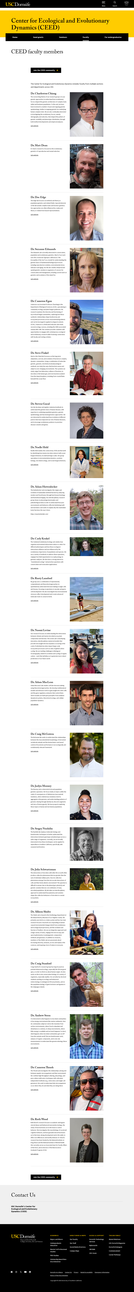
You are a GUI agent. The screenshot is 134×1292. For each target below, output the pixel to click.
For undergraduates (113, 37)
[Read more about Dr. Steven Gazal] (86, 421)
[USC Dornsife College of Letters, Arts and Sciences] (18, 5)
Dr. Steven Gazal (40, 404)
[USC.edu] (126, 4)
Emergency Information (102, 1272)
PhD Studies (54, 1255)
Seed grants (38, 37)
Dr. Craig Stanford (41, 964)
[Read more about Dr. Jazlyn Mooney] (86, 802)
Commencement (114, 1251)
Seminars (63, 37)
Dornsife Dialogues (115, 1247)
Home (14, 37)
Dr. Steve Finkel (40, 353)
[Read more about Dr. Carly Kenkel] (86, 546)
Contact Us (68, 1272)
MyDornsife (93, 1245)
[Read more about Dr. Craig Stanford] (86, 984)
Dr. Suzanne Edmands (43, 249)
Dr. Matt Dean (39, 145)
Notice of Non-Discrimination (59, 1275)
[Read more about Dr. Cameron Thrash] (86, 1088)
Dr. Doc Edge (38, 197)
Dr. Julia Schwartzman (43, 870)
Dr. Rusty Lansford (41, 578)
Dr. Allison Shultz (41, 912)
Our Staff (73, 1243)
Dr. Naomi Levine (41, 630)
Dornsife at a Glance (56, 1272)
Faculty (86, 37)
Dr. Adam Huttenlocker (44, 487)
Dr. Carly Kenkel (40, 539)
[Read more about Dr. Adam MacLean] (86, 703)
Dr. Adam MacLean (42, 682)
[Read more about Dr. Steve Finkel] (86, 373)
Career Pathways (115, 1255)
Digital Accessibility (87, 1272)
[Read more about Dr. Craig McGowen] (86, 755)
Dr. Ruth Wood (39, 1119)
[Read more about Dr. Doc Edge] (86, 218)
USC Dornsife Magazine (117, 1243)
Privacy (76, 1272)
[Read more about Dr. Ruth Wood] (86, 1140)
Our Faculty (74, 1239)
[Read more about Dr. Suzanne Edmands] (86, 270)
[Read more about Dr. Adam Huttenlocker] (86, 507)
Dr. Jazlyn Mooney (41, 786)
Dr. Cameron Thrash (42, 1067)
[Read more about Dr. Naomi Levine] (86, 651)
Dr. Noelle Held (39, 447)
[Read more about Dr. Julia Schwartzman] (86, 879)
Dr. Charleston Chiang (43, 94)
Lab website (34, 126)
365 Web (92, 1249)
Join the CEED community (44, 70)
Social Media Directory (78, 1247)
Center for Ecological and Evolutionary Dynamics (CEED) (60, 25)
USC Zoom (93, 1253)
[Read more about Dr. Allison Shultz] (86, 932)
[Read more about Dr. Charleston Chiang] (86, 114)
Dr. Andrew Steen (40, 1016)
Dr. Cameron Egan (41, 301)
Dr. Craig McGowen (42, 734)
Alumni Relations (114, 1239)
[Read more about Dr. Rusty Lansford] (86, 599)
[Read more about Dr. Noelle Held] (86, 462)
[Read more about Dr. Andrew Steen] (86, 1036)
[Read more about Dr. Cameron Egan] (86, 322)
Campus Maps (74, 1251)
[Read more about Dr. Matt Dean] (86, 166)
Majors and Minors (56, 1239)
